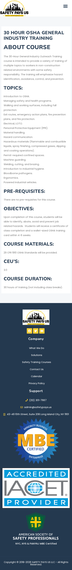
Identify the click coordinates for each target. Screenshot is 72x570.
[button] (65, 6)
